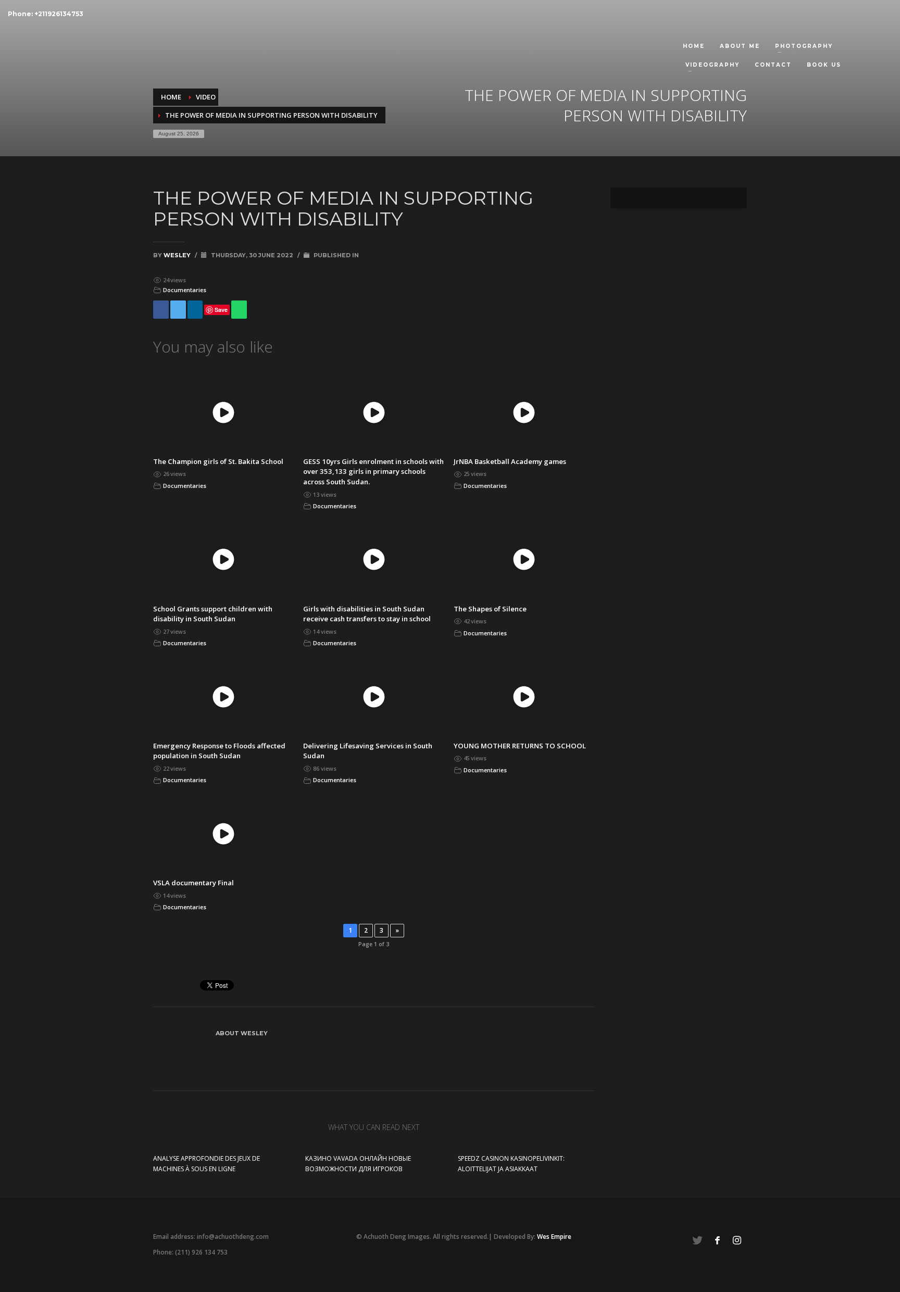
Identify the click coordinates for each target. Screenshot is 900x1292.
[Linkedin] (195, 309)
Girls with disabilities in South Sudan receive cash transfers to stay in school (367, 614)
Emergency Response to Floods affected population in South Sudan (219, 751)
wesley (178, 255)
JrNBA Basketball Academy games (510, 461)
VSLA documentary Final (193, 882)
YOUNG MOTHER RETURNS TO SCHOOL (520, 745)
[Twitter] (178, 309)
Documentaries (184, 290)
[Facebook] (161, 309)
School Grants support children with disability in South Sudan (212, 614)
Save (221, 309)
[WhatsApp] (239, 309)
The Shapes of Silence (490, 608)
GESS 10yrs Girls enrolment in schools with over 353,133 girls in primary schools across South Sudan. (373, 472)
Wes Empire (554, 1236)
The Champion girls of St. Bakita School (218, 461)
